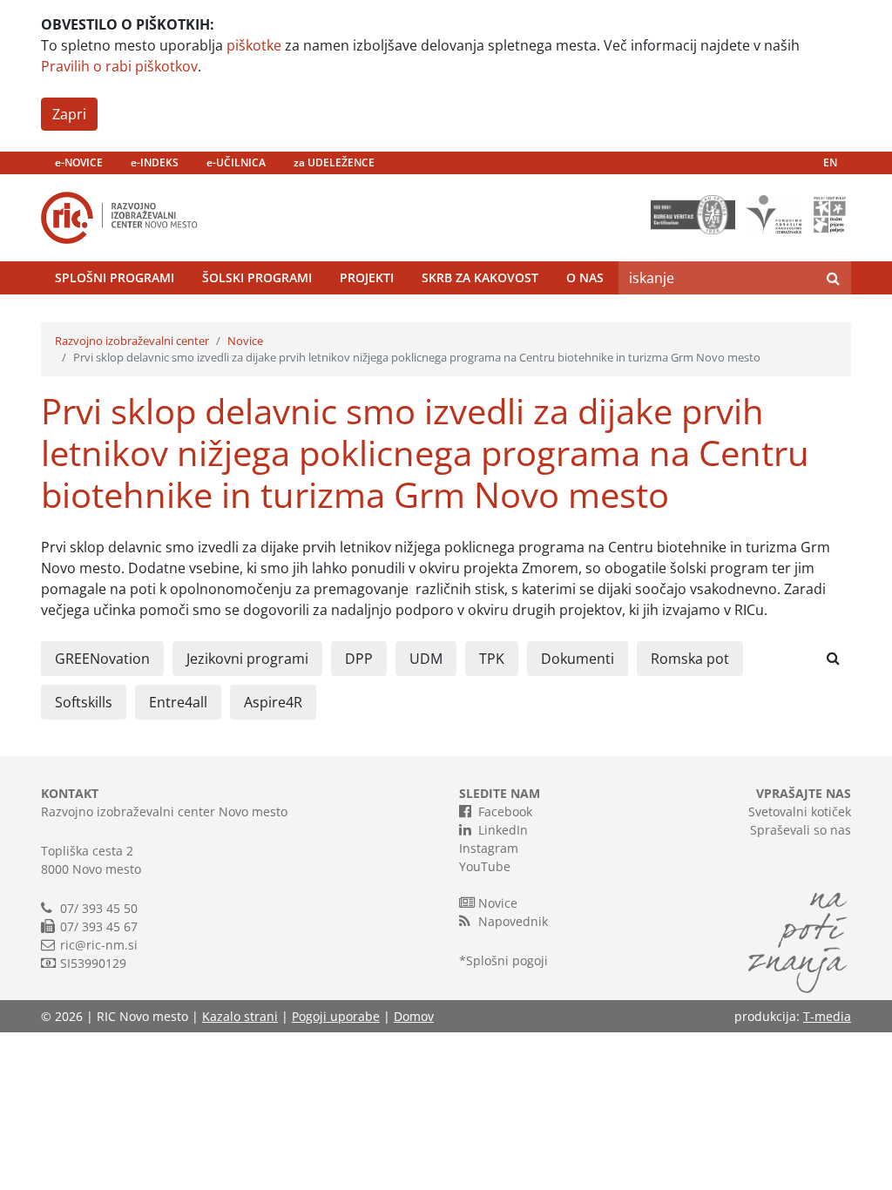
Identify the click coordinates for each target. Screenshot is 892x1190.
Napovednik (513, 921)
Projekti (367, 277)
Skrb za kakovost (480, 277)
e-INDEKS (155, 162)
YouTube (484, 866)
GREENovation (102, 658)
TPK (491, 658)
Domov (414, 1016)
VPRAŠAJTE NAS (803, 793)
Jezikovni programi (247, 658)
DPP (359, 658)
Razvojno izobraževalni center (132, 340)
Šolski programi (257, 277)
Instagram (488, 848)
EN (830, 162)
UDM (426, 658)
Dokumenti (577, 658)
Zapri (69, 114)
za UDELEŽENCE (334, 162)
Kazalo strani (240, 1016)
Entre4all (178, 702)
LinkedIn (503, 830)
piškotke (253, 45)
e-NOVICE (79, 162)
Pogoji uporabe (336, 1016)
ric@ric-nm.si (99, 944)
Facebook (505, 811)
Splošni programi (114, 277)
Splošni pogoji (507, 960)
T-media (827, 1016)
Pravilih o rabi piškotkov (119, 66)
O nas (585, 277)
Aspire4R (273, 702)
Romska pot (690, 658)
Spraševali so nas (800, 830)
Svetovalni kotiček (799, 811)
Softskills (83, 702)
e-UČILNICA (236, 162)
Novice (245, 340)
